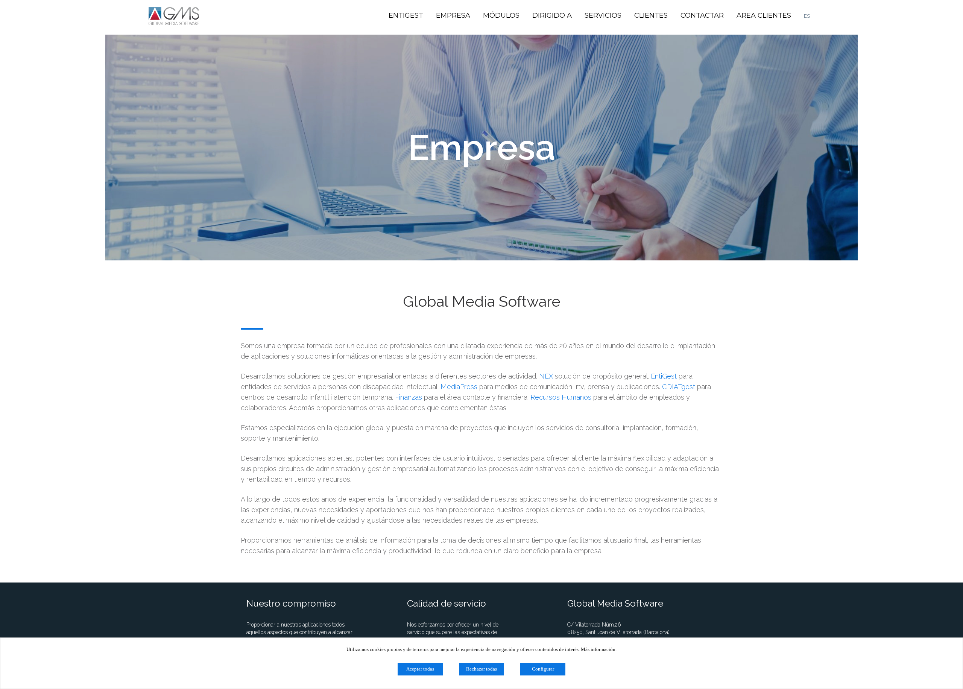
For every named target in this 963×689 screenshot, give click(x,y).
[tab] (481, 447)
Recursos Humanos (560, 397)
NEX (546, 376)
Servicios (603, 15)
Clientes (651, 15)
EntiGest (406, 15)
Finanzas (408, 397)
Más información (598, 649)
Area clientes (764, 15)
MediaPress (458, 387)
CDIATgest (678, 387)
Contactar (702, 15)
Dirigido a (552, 15)
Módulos (501, 15)
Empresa (453, 15)
